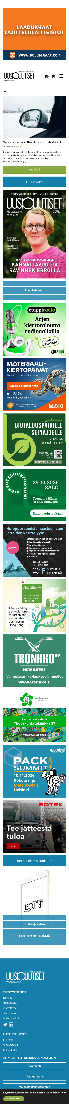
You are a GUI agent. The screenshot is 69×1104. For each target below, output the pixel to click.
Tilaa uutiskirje (34, 1076)
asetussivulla (59, 1092)
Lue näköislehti (34, 290)
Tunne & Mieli (10, 1050)
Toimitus (7, 997)
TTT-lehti (8, 1039)
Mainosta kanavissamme (34, 1087)
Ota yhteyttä (10, 1008)
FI (53, 77)
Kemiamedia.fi (10, 1044)
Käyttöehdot (10, 1013)
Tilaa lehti (34, 1066)
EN (47, 77)
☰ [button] (61, 76)
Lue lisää (34, 169)
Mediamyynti (10, 1002)
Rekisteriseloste (12, 1018)
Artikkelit (17, 146)
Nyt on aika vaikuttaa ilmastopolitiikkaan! (32, 142)
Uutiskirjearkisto (34, 924)
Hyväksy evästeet (13, 1098)
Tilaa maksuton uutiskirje (34, 935)
